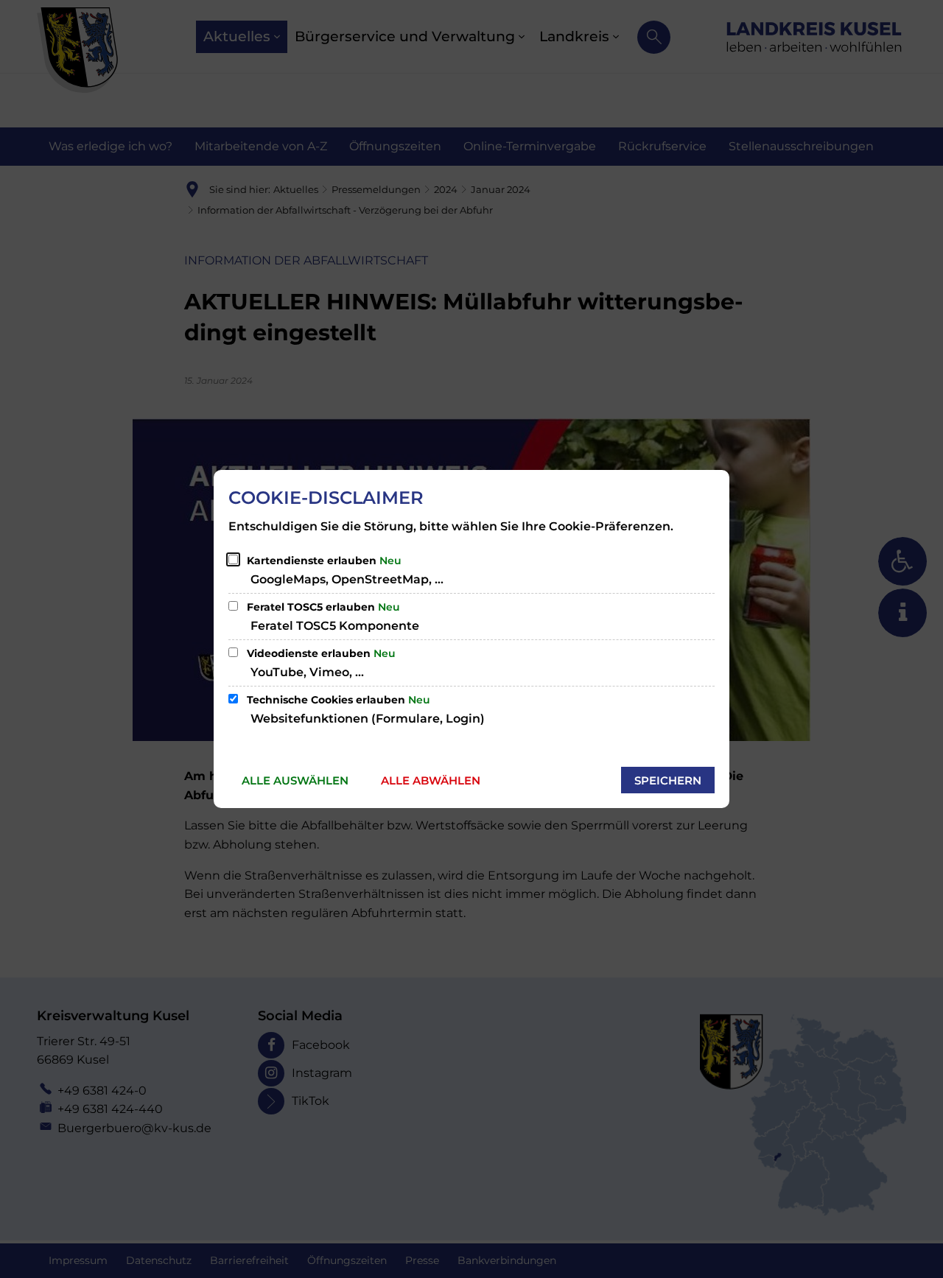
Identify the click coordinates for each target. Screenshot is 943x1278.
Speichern (667, 780)
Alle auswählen (295, 780)
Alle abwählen (430, 780)
